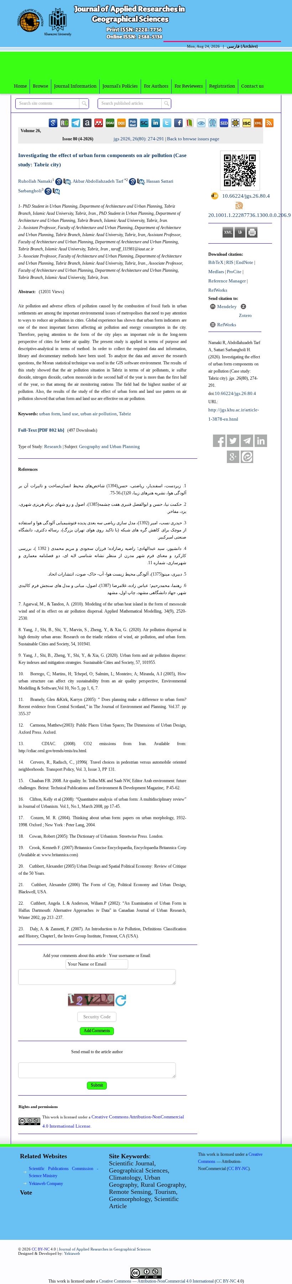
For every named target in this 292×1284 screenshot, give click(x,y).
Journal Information (75, 86)
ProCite (234, 271)
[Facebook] (219, 441)
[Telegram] (247, 441)
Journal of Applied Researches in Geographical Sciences (105, 1249)
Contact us (252, 86)
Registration (222, 86)
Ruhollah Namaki (35, 181)
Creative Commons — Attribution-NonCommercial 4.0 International (156, 1281)
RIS (229, 262)
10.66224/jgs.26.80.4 (235, 393)
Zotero (245, 315)
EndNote (244, 262)
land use (70, 413)
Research (53, 446)
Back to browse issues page (193, 138)
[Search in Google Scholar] (58, 183)
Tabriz (125, 413)
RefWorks (217, 290)
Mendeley (227, 306)
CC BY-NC (226, 1281)
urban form (49, 413)
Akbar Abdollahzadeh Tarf (98, 181)
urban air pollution (98, 413)
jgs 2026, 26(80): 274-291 (139, 138)
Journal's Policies (120, 86)
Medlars (216, 271)
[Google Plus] (233, 457)
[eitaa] (247, 457)
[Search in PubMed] (67, 183)
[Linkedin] (261, 441)
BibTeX (215, 262)
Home (20, 86)
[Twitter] (233, 441)
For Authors (156, 86)
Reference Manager (227, 281)
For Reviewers (188, 86)
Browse (40, 86)
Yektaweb (72, 1253)
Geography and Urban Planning (109, 446)
